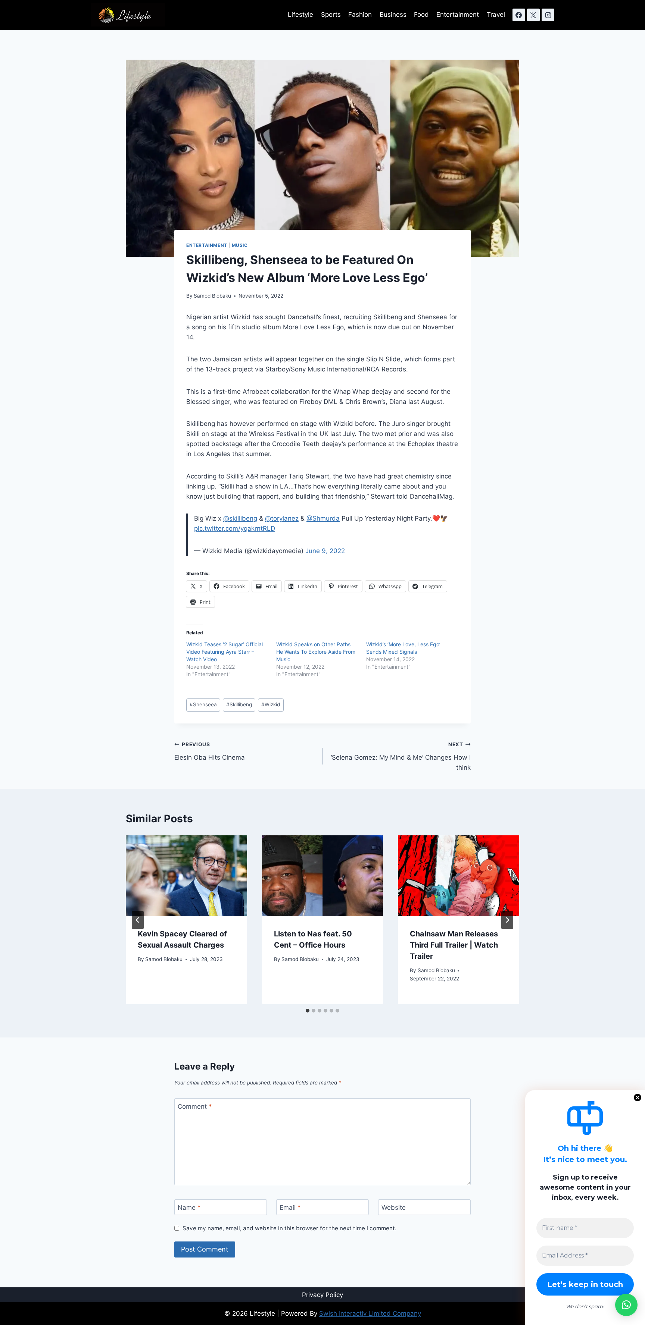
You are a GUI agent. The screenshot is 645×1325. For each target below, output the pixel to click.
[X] (533, 15)
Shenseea (203, 704)
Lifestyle (300, 14)
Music (240, 245)
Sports (331, 14)
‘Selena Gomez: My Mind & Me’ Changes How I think (401, 756)
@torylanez (282, 518)
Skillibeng (239, 704)
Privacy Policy (322, 1295)
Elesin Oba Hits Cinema (209, 751)
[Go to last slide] (138, 920)
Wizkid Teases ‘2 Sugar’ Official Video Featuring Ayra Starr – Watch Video (224, 651)
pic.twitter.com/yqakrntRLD (234, 528)
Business (393, 14)
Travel (496, 14)
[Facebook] (518, 15)
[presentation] (186, 875)
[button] (626, 1305)
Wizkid (270, 704)
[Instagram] (548, 15)
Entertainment (457, 14)
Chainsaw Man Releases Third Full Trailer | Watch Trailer (454, 945)
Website (393, 1207)
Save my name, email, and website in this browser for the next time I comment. (289, 1228)
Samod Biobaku (212, 296)
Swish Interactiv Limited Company (370, 1313)
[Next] (507, 920)
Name (189, 1207)
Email (290, 1207)
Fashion (360, 14)
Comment (195, 1106)
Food (421, 14)
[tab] (307, 1010)
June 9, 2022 (325, 551)
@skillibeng (240, 518)
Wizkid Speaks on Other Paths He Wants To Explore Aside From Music (315, 651)
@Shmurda (323, 518)
